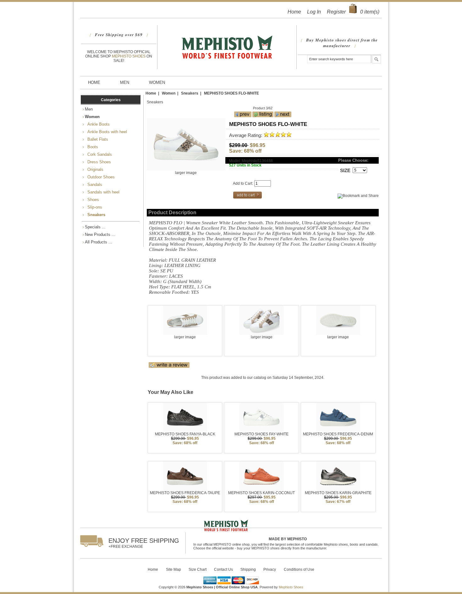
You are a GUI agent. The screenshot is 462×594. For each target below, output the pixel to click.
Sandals (93, 184)
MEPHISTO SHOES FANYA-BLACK (185, 434)
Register (336, 11)
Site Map (173, 569)
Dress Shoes (98, 162)
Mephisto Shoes (129, 56)
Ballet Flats (96, 139)
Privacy (269, 569)
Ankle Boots (97, 124)
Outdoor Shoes (100, 177)
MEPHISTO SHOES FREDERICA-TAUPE (185, 493)
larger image (185, 337)
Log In (314, 11)
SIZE (345, 170)
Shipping (248, 569)
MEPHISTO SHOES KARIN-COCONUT (261, 493)
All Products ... (98, 242)
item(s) (369, 11)
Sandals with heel (102, 192)
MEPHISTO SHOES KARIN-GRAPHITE (338, 493)
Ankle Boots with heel (106, 131)
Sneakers (189, 93)
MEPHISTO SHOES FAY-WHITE (261, 434)
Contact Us (223, 569)
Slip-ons (93, 207)
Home (294, 11)
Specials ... (95, 227)
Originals (94, 169)
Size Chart (197, 569)
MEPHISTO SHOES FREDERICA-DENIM (338, 434)
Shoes (92, 199)
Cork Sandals (98, 154)
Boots (91, 146)
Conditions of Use (299, 569)
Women (157, 82)
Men (124, 82)
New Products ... (100, 234)
